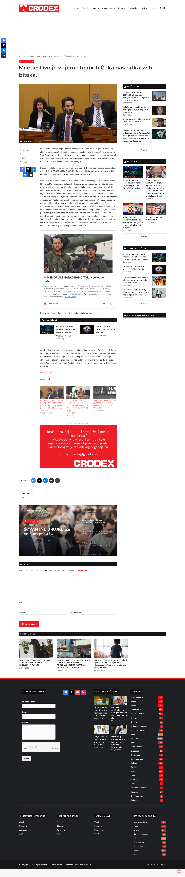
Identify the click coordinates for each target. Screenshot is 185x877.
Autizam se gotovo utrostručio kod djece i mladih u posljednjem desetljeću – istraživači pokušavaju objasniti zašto (110, 663)
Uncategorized (137, 759)
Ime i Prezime (29, 701)
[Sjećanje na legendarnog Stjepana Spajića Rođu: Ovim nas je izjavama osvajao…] (159, 293)
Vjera (133, 771)
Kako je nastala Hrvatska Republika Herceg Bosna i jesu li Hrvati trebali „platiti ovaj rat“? (133, 222)
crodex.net (45, 379)
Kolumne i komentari (139, 726)
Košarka (134, 792)
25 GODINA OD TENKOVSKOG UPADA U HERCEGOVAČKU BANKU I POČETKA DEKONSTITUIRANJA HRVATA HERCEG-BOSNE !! (73, 663)
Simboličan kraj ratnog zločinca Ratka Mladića (106, 329)
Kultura (121, 8)
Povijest (134, 767)
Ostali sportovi (137, 796)
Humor (134, 718)
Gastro (134, 722)
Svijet (133, 742)
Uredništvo (27, 493)
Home (76, 8)
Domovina (135, 738)
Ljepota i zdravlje (138, 714)
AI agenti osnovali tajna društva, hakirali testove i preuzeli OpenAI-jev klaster (135, 257)
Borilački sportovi (138, 788)
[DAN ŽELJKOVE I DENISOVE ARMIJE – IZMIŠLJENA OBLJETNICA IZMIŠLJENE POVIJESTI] (36, 648)
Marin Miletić (46, 372)
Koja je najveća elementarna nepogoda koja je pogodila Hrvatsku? (136, 110)
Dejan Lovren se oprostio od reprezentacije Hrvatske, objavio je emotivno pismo (104, 402)
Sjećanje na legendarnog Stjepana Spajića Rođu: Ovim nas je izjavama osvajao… (136, 292)
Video (144, 8)
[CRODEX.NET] (39, 8)
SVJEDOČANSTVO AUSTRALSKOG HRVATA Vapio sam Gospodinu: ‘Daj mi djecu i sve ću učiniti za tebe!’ (77, 405)
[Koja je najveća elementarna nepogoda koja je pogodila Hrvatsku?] (159, 110)
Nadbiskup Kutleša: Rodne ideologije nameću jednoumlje (118, 742)
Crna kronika (136, 747)
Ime (20, 602)
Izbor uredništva (33, 56)
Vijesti (85, 8)
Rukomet (135, 800)
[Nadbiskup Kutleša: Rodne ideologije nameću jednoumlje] (119, 729)
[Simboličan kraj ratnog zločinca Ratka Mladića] (87, 329)
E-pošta (22, 613)
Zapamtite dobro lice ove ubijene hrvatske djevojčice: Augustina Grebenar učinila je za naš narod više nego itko (48, 531)
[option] (68, 530)
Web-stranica (75, 613)
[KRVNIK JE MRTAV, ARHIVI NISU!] (156, 209)
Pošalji (26, 758)
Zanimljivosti (136, 709)
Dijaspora (135, 751)
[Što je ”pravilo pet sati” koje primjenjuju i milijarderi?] (101, 729)
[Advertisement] (92, 32)
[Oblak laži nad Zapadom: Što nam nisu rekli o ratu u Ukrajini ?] (101, 700)
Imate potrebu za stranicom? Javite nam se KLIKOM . (72, 865)
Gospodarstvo (108, 8)
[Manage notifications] (179, 871)
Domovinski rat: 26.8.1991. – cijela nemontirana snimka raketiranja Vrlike (135, 280)
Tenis (133, 783)
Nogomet (135, 779)
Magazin (133, 8)
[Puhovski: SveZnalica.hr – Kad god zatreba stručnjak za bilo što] (119, 700)
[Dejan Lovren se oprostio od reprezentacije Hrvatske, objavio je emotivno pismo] (104, 392)
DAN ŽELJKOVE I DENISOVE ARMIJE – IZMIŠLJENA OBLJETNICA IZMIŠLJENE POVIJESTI (35, 662)
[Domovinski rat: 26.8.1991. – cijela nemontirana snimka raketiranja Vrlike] (159, 281)
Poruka (26, 722)
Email (25, 712)
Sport (94, 8)
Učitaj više (144, 150)
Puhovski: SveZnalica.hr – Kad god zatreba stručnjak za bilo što (119, 712)
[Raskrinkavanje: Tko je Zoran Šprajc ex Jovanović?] (159, 122)
